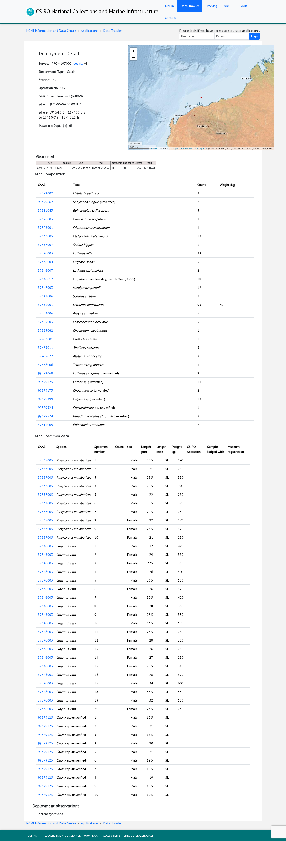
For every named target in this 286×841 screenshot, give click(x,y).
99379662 (45, 202)
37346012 (45, 279)
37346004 (45, 262)
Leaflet (153, 148)
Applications (89, 30)
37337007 (45, 245)
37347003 (45, 287)
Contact (170, 17)
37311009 (45, 425)
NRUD (228, 6)
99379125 (45, 382)
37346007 (45, 270)
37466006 (45, 365)
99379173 (45, 390)
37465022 (45, 356)
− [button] (133, 57)
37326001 (45, 227)
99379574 (45, 416)
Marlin (169, 6)
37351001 (45, 305)
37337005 (45, 236)
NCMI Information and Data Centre (51, 30)
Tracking (211, 6)
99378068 (45, 373)
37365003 (45, 322)
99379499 (45, 399)
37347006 (45, 296)
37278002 (45, 193)
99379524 (45, 407)
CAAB (243, 6)
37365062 (45, 330)
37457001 (45, 339)
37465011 (45, 347)
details (78, 63)
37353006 (45, 313)
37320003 (45, 219)
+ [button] (133, 51)
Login (254, 36)
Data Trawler (189, 6)
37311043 (45, 210)
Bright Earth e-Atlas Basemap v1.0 (190, 148)
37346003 (45, 253)
